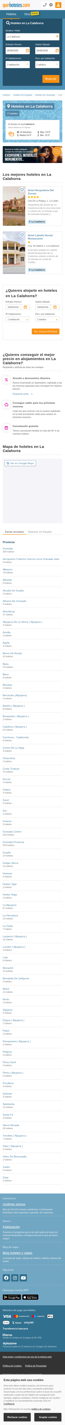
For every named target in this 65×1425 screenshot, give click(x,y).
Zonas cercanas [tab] (14, 531)
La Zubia (8, 925)
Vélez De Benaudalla (15, 1156)
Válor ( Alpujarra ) (13, 1146)
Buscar (51, 79)
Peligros (7, 1051)
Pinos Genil (9, 1062)
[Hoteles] (13, 5)
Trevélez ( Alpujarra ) (15, 1135)
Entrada (13, 44)
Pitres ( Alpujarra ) (13, 1072)
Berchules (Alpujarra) (15, 695)
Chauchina (9, 758)
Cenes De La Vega (13, 747)
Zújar (6, 1177)
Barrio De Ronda (12, 653)
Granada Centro (12, 831)
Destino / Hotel (13, 30)
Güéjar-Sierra (10, 863)
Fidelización (11, 1227)
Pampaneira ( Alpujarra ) (17, 1041)
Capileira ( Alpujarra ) (15, 726)
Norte (6, 999)
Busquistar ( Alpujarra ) (16, 716)
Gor (5, 810)
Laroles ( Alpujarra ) (14, 946)
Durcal (6, 779)
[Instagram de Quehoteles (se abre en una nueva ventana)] (14, 1277)
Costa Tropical (11, 768)
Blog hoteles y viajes (17, 1253)
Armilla (6, 632)
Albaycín (7, 569)
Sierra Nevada (11, 1125)
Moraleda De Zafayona (16, 978)
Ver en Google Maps (22, 463)
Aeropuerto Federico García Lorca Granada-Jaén (31, 559)
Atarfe (6, 642)
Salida (42, 44)
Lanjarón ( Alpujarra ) (15, 936)
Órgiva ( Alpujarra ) (13, 1020)
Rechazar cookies (17, 1417)
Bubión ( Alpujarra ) (14, 705)
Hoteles (6, 95)
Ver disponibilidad (45, 331)
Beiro (6, 674)
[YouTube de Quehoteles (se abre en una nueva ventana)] (23, 1277)
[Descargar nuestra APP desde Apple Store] (30, 1297)
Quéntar (7, 1093)
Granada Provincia (13, 842)
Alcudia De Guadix (13, 590)
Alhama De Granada (14, 601)
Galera (6, 789)
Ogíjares (7, 1009)
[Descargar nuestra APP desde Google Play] (12, 1297)
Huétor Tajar (10, 884)
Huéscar (7, 873)
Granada (8, 548)
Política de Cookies (12, 1366)
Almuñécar (9, 611)
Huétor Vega (10, 894)
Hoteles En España (22, 95)
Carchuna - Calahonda (16, 737)
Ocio (27, 14)
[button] (58, 5)
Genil (6, 800)
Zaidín (6, 1167)
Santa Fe (8, 1114)
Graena (7, 821)
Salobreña (8, 1104)
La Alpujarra (9, 905)
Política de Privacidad (35, 1366)
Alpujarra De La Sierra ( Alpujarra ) (22, 621)
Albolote (7, 579)
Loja (5, 957)
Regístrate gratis (21, 394)
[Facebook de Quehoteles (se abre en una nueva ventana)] (6, 1277)
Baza (5, 663)
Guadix (7, 852)
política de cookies (41, 1409)
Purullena (8, 1083)
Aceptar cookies (48, 1417)
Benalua (7, 684)
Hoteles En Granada (45, 95)
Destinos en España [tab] (40, 531)
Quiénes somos (14, 1204)
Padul (6, 1030)
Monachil (8, 967)
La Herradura (10, 915)
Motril (6, 988)
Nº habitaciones (13, 58)
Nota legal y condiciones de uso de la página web (27, 1357)
